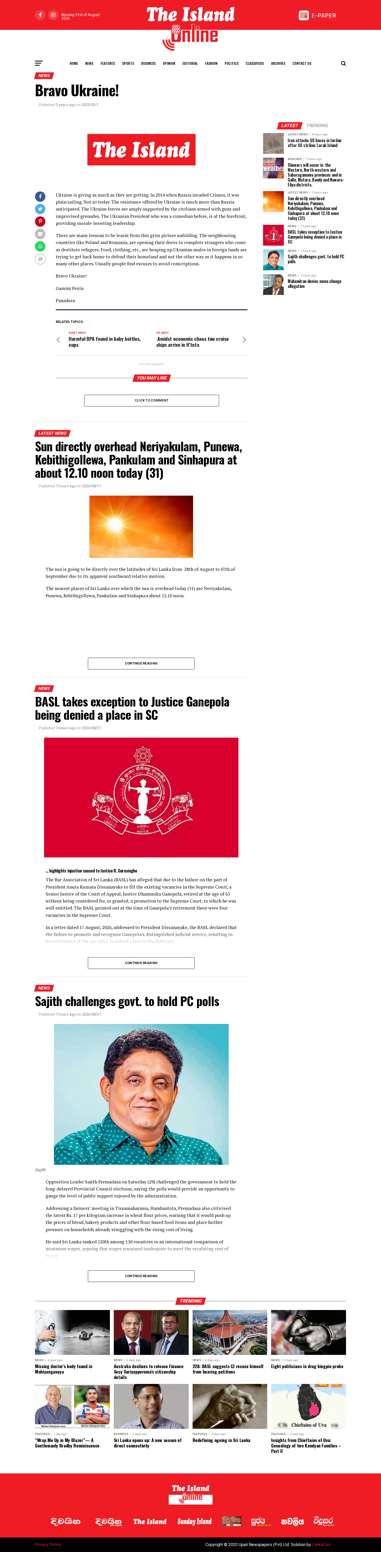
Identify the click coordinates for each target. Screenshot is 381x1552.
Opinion (169, 63)
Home (74, 63)
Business (148, 63)
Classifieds (255, 63)
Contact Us (302, 63)
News (89, 63)
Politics (231, 63)
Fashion (211, 63)
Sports (128, 63)
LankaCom (321, 1544)
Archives (278, 63)
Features (108, 63)
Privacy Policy (48, 1544)
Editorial (190, 63)
